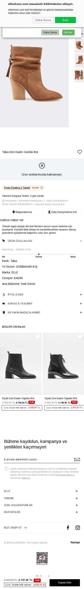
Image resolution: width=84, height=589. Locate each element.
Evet (65, 20)
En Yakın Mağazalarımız (24, 312)
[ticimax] (75, 542)
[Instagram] (77, 527)
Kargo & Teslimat (20, 303)
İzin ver (68, 32)
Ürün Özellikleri (20, 241)
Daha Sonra (43, 20)
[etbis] (42, 558)
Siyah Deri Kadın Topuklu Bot (18, 398)
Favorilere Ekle (37, 337)
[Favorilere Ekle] (79, 152)
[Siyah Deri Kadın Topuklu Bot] (21, 364)
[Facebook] (68, 527)
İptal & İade (15, 294)
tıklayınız (26, 478)
